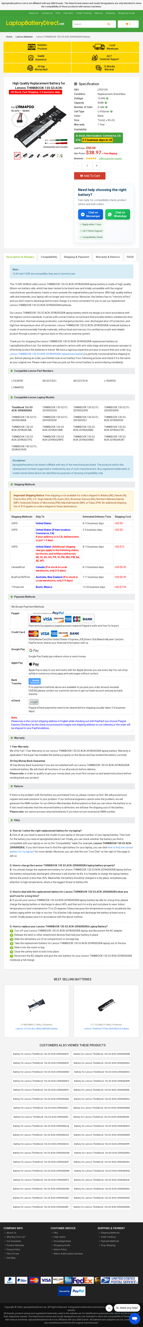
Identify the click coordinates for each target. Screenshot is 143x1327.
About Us (33, 13)
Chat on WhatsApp (120, 214)
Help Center (59, 1237)
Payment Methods (110, 1241)
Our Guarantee (14, 1241)
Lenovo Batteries (24, 36)
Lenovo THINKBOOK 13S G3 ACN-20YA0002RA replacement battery (47, 354)
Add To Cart (92, 176)
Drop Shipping (108, 1245)
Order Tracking (84, 13)
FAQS (130, 257)
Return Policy (60, 1249)
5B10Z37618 (80, 380)
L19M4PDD (18, 387)
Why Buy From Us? (16, 1237)
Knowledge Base (62, 1241)
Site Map (11, 1258)
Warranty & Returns (108, 257)
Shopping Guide (126, 13)
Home (9, 36)
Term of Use (13, 1253)
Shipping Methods (110, 1232)
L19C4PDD (17, 380)
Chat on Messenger (93, 214)
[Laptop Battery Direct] (36, 25)
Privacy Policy (13, 1249)
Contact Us (46, 13)
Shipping (110, 13)
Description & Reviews (20, 257)
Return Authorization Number (68, 1253)
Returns (99, 13)
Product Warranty (15, 1245)
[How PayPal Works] (71, 1292)
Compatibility (49, 257)
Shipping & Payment (76, 257)
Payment (68, 13)
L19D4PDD (110, 380)
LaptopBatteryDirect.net (34, 1307)
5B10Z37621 (49, 380)
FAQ (58, 13)
